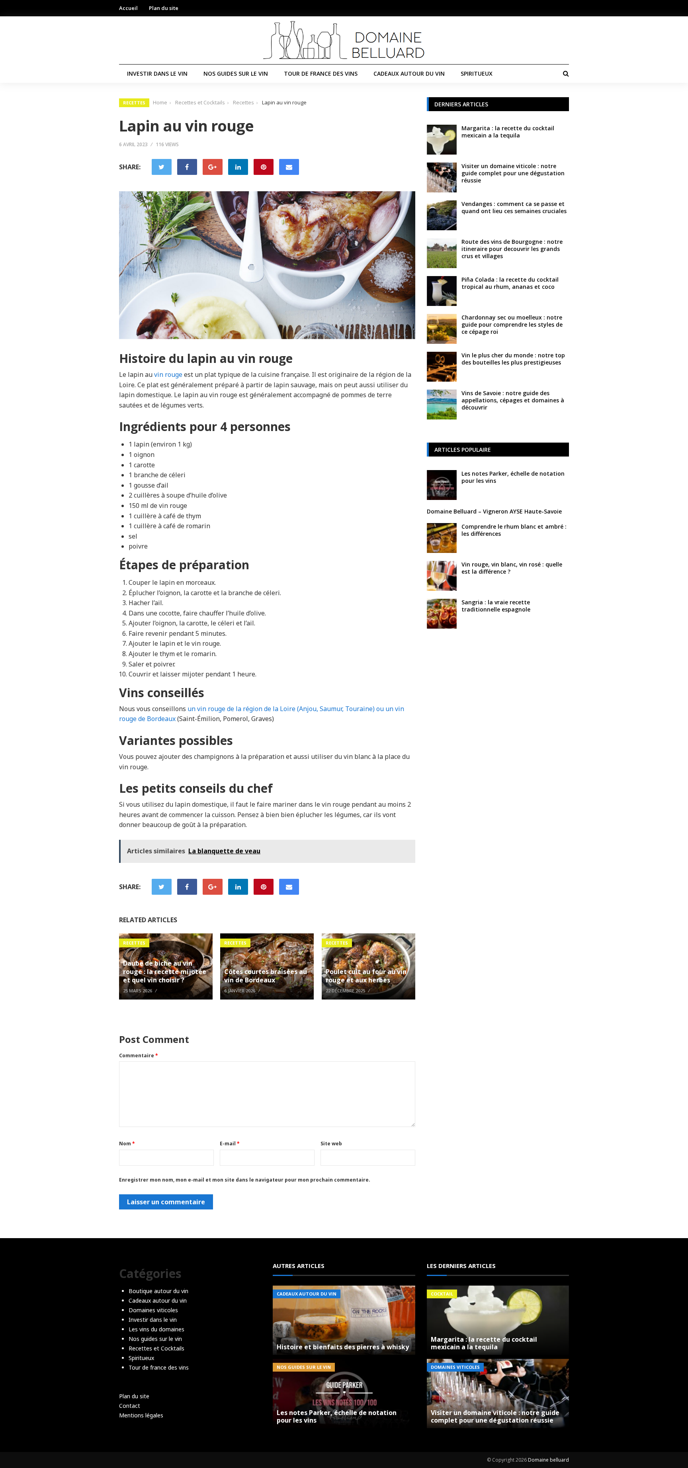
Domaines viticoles (153, 1310)
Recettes (134, 103)
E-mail (230, 1143)
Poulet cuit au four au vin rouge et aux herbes (366, 975)
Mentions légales (141, 1415)
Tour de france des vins (321, 73)
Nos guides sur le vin (235, 73)
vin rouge (168, 374)
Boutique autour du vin (158, 1291)
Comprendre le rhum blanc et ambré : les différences (514, 530)
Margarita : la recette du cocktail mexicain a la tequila (507, 131)
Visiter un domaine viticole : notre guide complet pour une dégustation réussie (513, 173)
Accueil (128, 8)
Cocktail (442, 1294)
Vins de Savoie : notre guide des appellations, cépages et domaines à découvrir (512, 400)
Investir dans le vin (157, 73)
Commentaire (138, 1055)
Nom (127, 1143)
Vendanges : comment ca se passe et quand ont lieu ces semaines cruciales (514, 207)
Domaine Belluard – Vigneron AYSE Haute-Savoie (494, 511)
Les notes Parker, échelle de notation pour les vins (513, 477)
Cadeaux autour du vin (409, 73)
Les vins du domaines (156, 1329)
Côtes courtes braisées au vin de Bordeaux (265, 975)
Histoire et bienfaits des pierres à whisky (343, 1347)
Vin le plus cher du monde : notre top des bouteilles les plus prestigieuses (513, 358)
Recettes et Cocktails (156, 1348)
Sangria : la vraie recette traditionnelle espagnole (495, 605)
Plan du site (163, 8)
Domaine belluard (548, 1459)
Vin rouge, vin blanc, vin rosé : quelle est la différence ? (511, 568)
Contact (129, 1405)
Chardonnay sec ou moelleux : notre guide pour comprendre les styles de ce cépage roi (512, 324)
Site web (331, 1143)
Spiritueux (477, 73)
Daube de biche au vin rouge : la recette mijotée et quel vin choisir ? (164, 971)
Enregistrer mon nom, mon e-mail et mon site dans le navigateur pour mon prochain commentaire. (244, 1179)
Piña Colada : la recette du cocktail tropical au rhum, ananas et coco (510, 283)
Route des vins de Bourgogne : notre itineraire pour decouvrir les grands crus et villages (512, 249)
